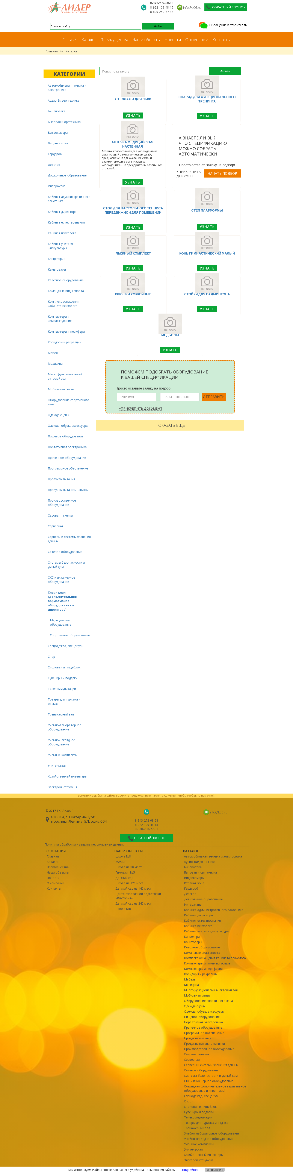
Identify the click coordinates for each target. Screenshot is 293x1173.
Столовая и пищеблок (64, 667)
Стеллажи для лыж (133, 99)
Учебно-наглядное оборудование (61, 742)
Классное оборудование (66, 280)
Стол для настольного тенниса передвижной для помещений (133, 210)
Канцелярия (56, 259)
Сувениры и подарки (62, 678)
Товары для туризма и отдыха (64, 701)
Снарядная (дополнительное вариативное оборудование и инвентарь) (62, 601)
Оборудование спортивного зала (68, 402)
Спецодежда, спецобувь (65, 646)
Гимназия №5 (125, 872)
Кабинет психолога (62, 233)
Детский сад (124, 878)
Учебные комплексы (62, 755)
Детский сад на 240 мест (133, 903)
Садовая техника (60, 515)
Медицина (55, 363)
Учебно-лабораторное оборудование (64, 727)
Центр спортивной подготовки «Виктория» (138, 896)
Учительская (57, 766)
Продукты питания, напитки (68, 490)
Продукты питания (61, 479)
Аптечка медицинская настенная (132, 144)
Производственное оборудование (62, 502)
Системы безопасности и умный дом (66, 564)
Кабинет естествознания (66, 222)
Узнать (133, 115)
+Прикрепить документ (189, 173)
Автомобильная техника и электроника (67, 87)
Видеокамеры (58, 132)
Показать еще (170, 425)
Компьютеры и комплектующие (60, 318)
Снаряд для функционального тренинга (207, 99)
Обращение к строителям (227, 25)
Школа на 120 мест (129, 883)
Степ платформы (207, 210)
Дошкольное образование (67, 175)
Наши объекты (146, 39)
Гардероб (55, 154)
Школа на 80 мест (128, 867)
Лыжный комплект (133, 253)
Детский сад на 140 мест (133, 888)
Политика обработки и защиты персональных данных (84, 844)
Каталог (89, 39)
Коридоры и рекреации (64, 342)
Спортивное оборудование (70, 635)
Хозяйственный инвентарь (67, 776)
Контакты (222, 39)
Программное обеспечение (68, 468)
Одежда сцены (58, 415)
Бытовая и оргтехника (64, 122)
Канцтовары (57, 269)
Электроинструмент (62, 787)
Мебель (53, 353)
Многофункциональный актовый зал (65, 376)
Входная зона (58, 143)
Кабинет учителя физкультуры (60, 246)
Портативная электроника (67, 447)
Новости (173, 39)
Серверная (55, 526)
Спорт (52, 657)
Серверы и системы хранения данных (69, 539)
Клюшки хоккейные (133, 294)
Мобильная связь (61, 389)
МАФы (120, 862)
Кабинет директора (62, 212)
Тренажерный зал (61, 714)
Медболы (170, 335)
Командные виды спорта (66, 291)
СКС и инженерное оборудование (61, 579)
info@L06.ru (192, 7)
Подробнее (190, 1170)
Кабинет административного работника (69, 199)
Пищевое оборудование (65, 436)
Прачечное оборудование (67, 458)
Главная (69, 39)
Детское (54, 165)
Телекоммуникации (62, 689)
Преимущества (114, 39)
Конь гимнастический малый (207, 253)
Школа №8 (123, 856)
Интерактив (56, 186)
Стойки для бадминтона (207, 294)
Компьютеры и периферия (67, 331)
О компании (196, 39)
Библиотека (56, 111)
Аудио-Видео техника (63, 100)
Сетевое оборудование (65, 552)
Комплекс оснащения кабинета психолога (63, 303)
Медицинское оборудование (60, 622)
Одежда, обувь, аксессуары (68, 426)
